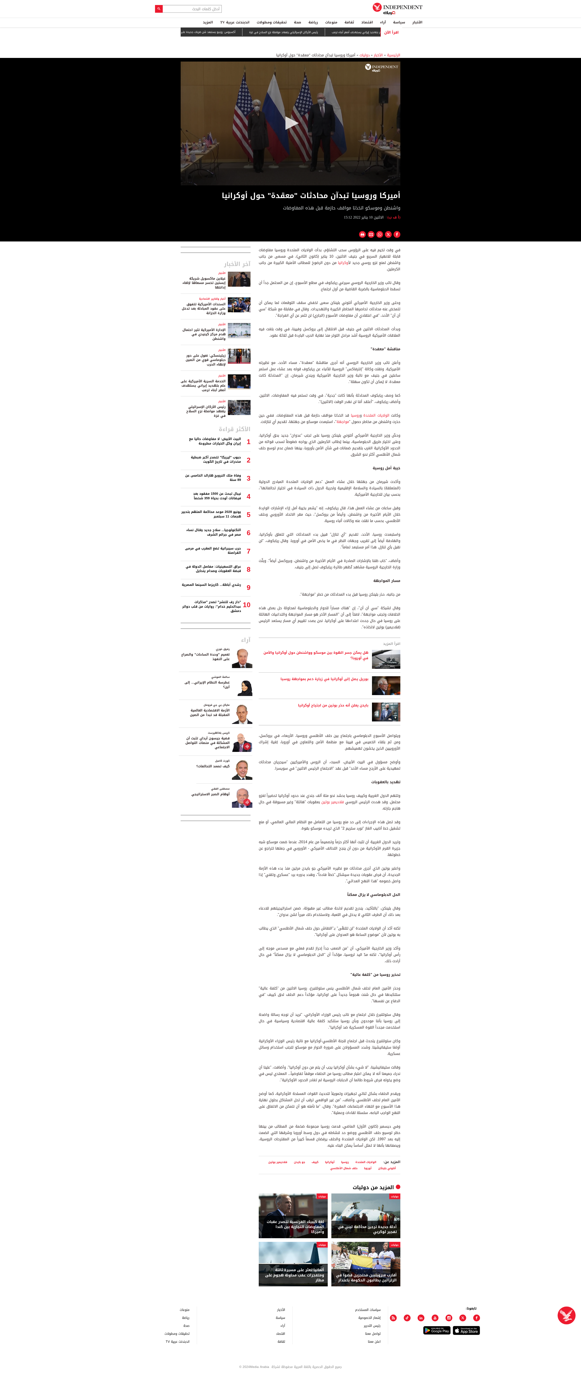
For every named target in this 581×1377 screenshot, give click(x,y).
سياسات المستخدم (368, 1309)
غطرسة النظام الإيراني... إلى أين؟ (207, 684)
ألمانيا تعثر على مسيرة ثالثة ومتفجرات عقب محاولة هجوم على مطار (294, 1275)
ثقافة (349, 22)
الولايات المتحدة (376, 415)
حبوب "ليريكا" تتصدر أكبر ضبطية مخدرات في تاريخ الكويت (216, 459)
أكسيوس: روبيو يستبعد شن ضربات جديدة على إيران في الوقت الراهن (225, 32)
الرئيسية (393, 55)
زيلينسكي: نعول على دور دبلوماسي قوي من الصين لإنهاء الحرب (206, 360)
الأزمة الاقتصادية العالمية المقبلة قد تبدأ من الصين (210, 712)
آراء (383, 22)
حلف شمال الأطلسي (343, 1168)
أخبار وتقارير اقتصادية (212, 298)
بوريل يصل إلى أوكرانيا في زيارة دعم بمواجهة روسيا (324, 679)
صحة (297, 22)
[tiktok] (407, 1318)
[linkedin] (421, 1318)
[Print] (362, 234)
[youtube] (435, 1318)
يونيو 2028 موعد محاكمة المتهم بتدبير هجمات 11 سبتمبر (211, 514)
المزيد (208, 22)
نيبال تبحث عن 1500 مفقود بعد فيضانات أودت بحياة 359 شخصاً (217, 496)
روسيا (355, 415)
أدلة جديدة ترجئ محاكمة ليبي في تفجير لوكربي (367, 1229)
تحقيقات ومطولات (272, 22)
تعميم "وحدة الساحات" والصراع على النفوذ (205, 656)
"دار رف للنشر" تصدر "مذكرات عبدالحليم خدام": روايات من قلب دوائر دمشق (211, 606)
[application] (290, 123)
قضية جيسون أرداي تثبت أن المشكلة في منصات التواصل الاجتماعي (207, 742)
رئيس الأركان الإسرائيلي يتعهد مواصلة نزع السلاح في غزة (314, 32)
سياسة (399, 22)
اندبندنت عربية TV (234, 22)
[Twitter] (462, 1318)
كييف (315, 1162)
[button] (290, 123)
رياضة (313, 22)
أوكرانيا (343, 262)
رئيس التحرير (372, 1325)
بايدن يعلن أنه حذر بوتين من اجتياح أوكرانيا (333, 705)
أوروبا (368, 1168)
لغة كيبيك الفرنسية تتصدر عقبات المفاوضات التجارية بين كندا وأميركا (295, 1227)
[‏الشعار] (381, 68)
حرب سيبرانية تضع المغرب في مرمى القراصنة (213, 550)
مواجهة (343, 421)
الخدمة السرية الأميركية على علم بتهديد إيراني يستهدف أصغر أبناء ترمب (203, 385)
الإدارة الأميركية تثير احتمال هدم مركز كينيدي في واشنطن (204, 334)
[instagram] (449, 1318)
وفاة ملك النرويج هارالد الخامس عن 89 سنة (213, 477)
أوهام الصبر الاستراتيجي (210, 794)
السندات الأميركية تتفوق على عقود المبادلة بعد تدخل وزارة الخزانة (204, 308)
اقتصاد (367, 22)
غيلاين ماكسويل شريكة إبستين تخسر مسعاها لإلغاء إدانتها (204, 283)
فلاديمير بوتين (332, 801)
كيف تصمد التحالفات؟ (213, 766)
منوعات (331, 22)
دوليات (364, 55)
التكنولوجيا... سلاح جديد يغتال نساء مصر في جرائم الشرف (213, 532)
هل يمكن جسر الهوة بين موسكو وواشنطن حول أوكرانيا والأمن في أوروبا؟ (315, 655)
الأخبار (417, 22)
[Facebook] (476, 1318)
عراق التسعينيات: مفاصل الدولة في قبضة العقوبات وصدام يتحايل (213, 569)
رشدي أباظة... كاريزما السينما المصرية (211, 585)
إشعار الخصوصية (369, 1317)
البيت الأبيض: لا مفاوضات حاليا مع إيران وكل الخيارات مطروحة (215, 441)
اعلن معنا (374, 1341)
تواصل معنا (373, 1333)
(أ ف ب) (393, 217)
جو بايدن (299, 1162)
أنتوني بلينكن (387, 1168)
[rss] (393, 1318)
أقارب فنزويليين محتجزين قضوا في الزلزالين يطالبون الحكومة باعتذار (366, 1278)
